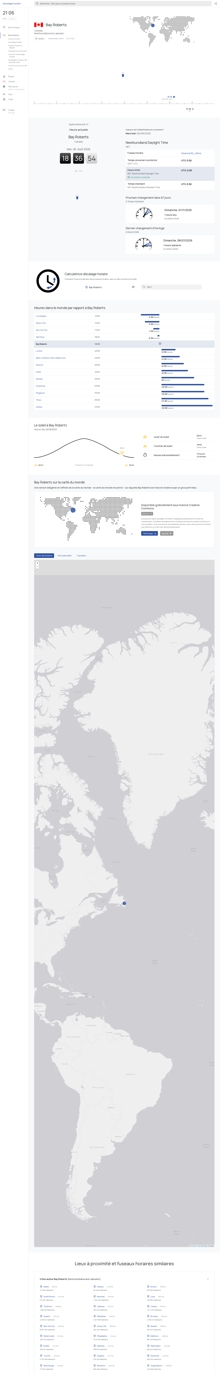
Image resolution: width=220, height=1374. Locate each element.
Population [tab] (81, 555)
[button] (15, 81)
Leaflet (193, 1246)
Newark (152, 1326)
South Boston (47, 1296)
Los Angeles (41, 316)
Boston (152, 1286)
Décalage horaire (15, 42)
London (39, 351)
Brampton (99, 1365)
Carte (10, 69)
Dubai (38, 372)
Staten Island (47, 1336)
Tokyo (38, 400)
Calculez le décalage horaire (16, 55)
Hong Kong (40, 386)
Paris (52, 358)
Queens (45, 1316)
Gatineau (99, 1306)
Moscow (39, 365)
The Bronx (46, 1306)
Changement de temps (17, 51)
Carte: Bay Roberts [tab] (44, 555)
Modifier (12, 19)
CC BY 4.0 (147, 514)
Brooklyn (152, 1316)
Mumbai (39, 379)
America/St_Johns (191, 153)
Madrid (58, 358)
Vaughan (98, 1355)
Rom (64, 358)
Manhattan (99, 1316)
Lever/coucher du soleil (17, 65)
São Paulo (40, 337)
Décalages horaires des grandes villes (17, 61)
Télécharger (149, 533)
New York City (41, 330)
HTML (78, 170)
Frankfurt (45, 358)
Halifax (44, 1286)
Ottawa (152, 1306)
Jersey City (99, 1326)
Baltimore (153, 1336)
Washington (154, 1346)
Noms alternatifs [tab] (65, 555)
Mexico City (41, 323)
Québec (98, 1286)
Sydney (39, 407)
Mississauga (47, 1365)
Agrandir (167, 533)
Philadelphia (100, 1336)
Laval (151, 1296)
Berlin (38, 358)
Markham (99, 1346)
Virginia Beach (154, 1365)
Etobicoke (153, 1355)
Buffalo (44, 1346)
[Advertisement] (103, 73)
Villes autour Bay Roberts (70, 1279)
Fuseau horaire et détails (15, 46)
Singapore (40, 393)
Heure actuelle (14, 39)
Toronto (45, 1355)
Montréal (98, 1296)
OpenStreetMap (203, 1246)
